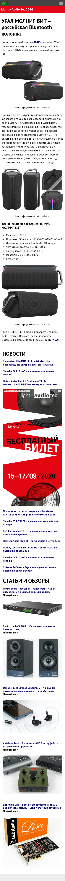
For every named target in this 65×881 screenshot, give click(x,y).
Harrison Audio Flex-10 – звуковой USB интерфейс (31, 541)
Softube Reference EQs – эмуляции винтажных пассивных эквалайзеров (29, 569)
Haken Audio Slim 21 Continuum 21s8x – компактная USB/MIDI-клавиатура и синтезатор (30, 382)
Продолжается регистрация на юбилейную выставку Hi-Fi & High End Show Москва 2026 (29, 513)
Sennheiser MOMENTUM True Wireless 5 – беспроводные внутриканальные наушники (28, 363)
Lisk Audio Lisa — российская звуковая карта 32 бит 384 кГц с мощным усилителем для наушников (32, 806)
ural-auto (45, 107)
